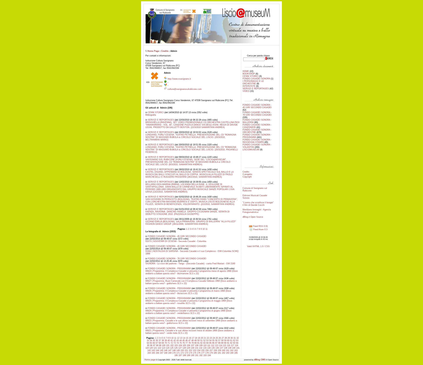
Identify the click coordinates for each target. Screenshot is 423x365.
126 (176, 348)
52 (204, 340)
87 (216, 343)
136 (217, 348)
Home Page (153, 51)
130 (192, 348)
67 (157, 343)
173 (186, 353)
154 (198, 350)
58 (222, 340)
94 (237, 343)
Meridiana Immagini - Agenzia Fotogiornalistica (257, 210)
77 (186, 343)
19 (199, 338)
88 (219, 343)
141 (238, 348)
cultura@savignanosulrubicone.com (185, 89)
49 (195, 340)
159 (219, 350)
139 (229, 348)
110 (205, 345)
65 (151, 343)
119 (147, 348)
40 (169, 340)
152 (190, 350)
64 (148, 343)
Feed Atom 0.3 (260, 229)
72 (172, 343)
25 (217, 338)
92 (231, 343)
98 (157, 345)
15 (187, 338)
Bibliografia (150, 115)
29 (229, 338)
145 (161, 350)
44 (180, 340)
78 (189, 343)
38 (163, 340)
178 (207, 353)
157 (211, 350)
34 (151, 340)
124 (167, 348)
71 (169, 343)
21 (205, 338)
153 (194, 350)
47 (189, 340)
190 (192, 355)
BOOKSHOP (249, 73)
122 (159, 348)
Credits (164, 51)
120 (151, 348)
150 (182, 350)
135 (213, 348)
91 (228, 343)
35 (154, 340)
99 (160, 345)
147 (170, 350)
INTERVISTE (249, 86)
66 (154, 343)
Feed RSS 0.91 (260, 226)
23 (211, 338)
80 (195, 343)
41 (172, 340)
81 (198, 343)
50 (198, 340)
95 (148, 345)
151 (186, 350)
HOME (246, 71)
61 (231, 340)
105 (184, 345)
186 (176, 355)
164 (149, 353)
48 (192, 340)
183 (227, 353)
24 (214, 338)
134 (209, 348)
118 (236, 345)
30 (232, 338)
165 (153, 353)
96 (151, 345)
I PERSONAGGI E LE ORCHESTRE (253, 82)
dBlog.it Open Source (253, 217)
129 (188, 348)
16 (190, 338)
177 (203, 353)
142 (149, 350)
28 (226, 338)
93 (234, 343)
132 (200, 348)
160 (223, 350)
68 (160, 343)
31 (234, 338)
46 (186, 340)
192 (201, 355)
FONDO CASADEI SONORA (256, 78)
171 (178, 353)
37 (160, 340)
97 (154, 345)
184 (231, 353)
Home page (149, 359)
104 (180, 345)
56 (216, 340)
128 (184, 348)
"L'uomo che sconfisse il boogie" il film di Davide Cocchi (258, 203)
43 (177, 340)
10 (203, 229)
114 (220, 345)
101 (168, 345)
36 (157, 340)
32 (237, 338)
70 (166, 343)
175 (194, 353)
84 (207, 343)
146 (165, 350)
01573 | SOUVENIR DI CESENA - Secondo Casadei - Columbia (175, 241)
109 (201, 345)
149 (178, 350)
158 (215, 350)
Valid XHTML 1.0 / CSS (258, 246)
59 (225, 340)
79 (192, 343)
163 (236, 350)
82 (201, 343)
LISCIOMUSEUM (251, 149)
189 (188, 355)
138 (225, 348)
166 (157, 353)
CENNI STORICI (156, 112)
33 (148, 340)
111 (208, 345)
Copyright (247, 176)
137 (221, 348)
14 (184, 338)
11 (206, 229)
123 (163, 348)
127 (180, 348)
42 (174, 340)
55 (213, 340)
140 (233, 348)
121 (155, 348)
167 (161, 353)
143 (153, 350)
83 (204, 343)
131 (196, 348)
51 (201, 340)
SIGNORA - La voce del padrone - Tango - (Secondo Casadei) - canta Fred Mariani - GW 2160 (190, 263)
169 (170, 353)
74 (177, 343)
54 (210, 340)
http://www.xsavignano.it (179, 79)
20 (202, 338)
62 (234, 340)
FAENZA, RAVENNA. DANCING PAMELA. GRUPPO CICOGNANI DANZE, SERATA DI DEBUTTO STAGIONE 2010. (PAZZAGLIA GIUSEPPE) (187, 212)
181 (219, 353)
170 (174, 353)
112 (212, 345)
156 (207, 350)
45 (183, 340)
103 (176, 345)
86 (213, 343)
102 (172, 345)
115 (224, 345)
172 (182, 353)
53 (207, 340)
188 (184, 355)
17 (193, 338)
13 (181, 338)
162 (231, 350)
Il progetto (247, 174)
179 (211, 353)
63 (237, 340)
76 (183, 343)
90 (225, 343)
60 (228, 340)
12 (178, 338)
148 (174, 350)
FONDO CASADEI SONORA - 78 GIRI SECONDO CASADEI (177, 258)
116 (228, 345)
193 (205, 355)
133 (205, 348)
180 (215, 353)
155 (203, 350)
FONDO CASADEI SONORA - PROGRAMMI (169, 268)
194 (209, 355)
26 (220, 338)
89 (222, 343)
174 (190, 353)
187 (180, 355)
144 (157, 350)
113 (216, 345)
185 (236, 353)
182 (223, 353)
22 (208, 338)
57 (219, 340)
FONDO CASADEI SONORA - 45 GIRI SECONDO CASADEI (177, 236)
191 (196, 355)
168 (165, 353)
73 (174, 343)
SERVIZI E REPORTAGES (161, 120)
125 (171, 348)
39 (166, 340)
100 (163, 345)
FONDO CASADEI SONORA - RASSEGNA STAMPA (257, 140)
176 (198, 353)
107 (192, 345)
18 (196, 338)
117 (232, 345)
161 (227, 350)
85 (210, 343)
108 (196, 345)
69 (163, 343)
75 (180, 343)
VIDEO (246, 91)
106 (188, 345)
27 (223, 338)
